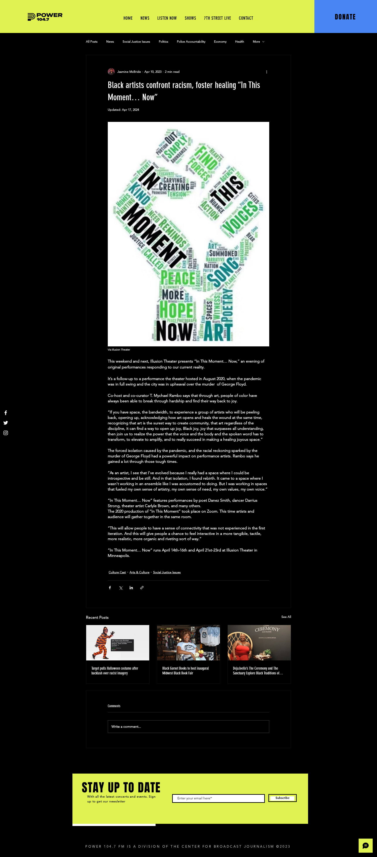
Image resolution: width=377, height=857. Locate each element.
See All (286, 617)
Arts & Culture (139, 572)
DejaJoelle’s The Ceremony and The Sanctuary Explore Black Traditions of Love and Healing (256, 671)
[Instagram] (6, 433)
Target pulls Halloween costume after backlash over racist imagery (114, 671)
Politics (163, 41)
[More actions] (266, 71)
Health (239, 41)
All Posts (92, 41)
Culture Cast (117, 572)
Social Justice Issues (136, 41)
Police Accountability (191, 41)
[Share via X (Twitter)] (120, 588)
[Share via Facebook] (110, 588)
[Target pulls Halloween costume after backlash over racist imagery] (117, 642)
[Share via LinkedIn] (131, 588)
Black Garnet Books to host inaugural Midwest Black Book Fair (185, 671)
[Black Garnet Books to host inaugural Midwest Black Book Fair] (188, 642)
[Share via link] (142, 588)
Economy (220, 41)
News (110, 41)
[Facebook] (6, 413)
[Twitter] (6, 423)
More (256, 41)
